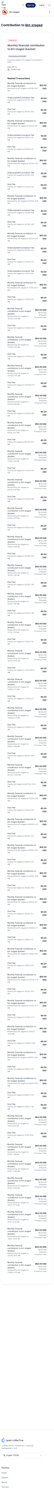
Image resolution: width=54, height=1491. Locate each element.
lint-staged (14, 12)
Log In (41, 5)
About (4, 1482)
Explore (5, 1477)
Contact (5, 1487)
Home (4, 1473)
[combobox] (23, 1455)
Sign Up (30, 5)
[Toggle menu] (49, 5)
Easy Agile (16, 60)
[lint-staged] (5, 12)
